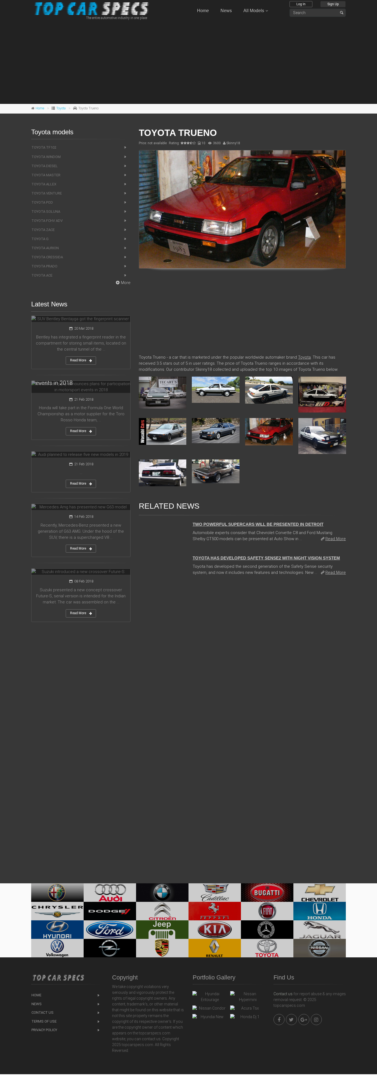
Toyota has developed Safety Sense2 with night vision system (266, 558)
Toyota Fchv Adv (47, 221)
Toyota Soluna (45, 211)
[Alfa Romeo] (57, 892)
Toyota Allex (43, 184)
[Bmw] (162, 892)
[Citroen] (162, 911)
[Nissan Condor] (209, 1009)
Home (203, 10)
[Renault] (215, 948)
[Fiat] (267, 911)
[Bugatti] (267, 892)
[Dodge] (110, 911)
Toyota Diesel (44, 166)
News (226, 10)
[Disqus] (242, 656)
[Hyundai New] (209, 1018)
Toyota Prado (44, 266)
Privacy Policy (44, 1030)
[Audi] (110, 892)
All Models (253, 10)
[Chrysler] (57, 911)
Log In (301, 4)
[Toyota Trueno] (242, 209)
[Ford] (110, 929)
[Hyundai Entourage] (209, 997)
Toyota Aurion (45, 248)
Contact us (283, 994)
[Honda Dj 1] (247, 1018)
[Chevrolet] (319, 892)
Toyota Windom (46, 157)
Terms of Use (44, 1021)
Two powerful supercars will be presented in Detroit (258, 524)
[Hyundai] (57, 929)
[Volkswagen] (57, 948)
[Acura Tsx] (247, 1009)
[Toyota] (267, 948)
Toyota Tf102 (43, 147)
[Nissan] (319, 948)
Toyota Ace (41, 275)
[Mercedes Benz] (267, 929)
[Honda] (319, 911)
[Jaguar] (319, 929)
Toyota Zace (43, 230)
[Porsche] (162, 948)
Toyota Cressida (47, 257)
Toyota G (40, 239)
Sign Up (333, 4)
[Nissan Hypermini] (247, 997)
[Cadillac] (215, 892)
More (126, 282)
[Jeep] (162, 929)
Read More (335, 538)
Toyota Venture (46, 193)
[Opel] (110, 948)
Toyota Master (45, 175)
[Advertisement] (188, 61)
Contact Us (42, 1012)
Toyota (61, 108)
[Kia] (215, 929)
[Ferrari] (215, 911)
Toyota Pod (42, 202)
